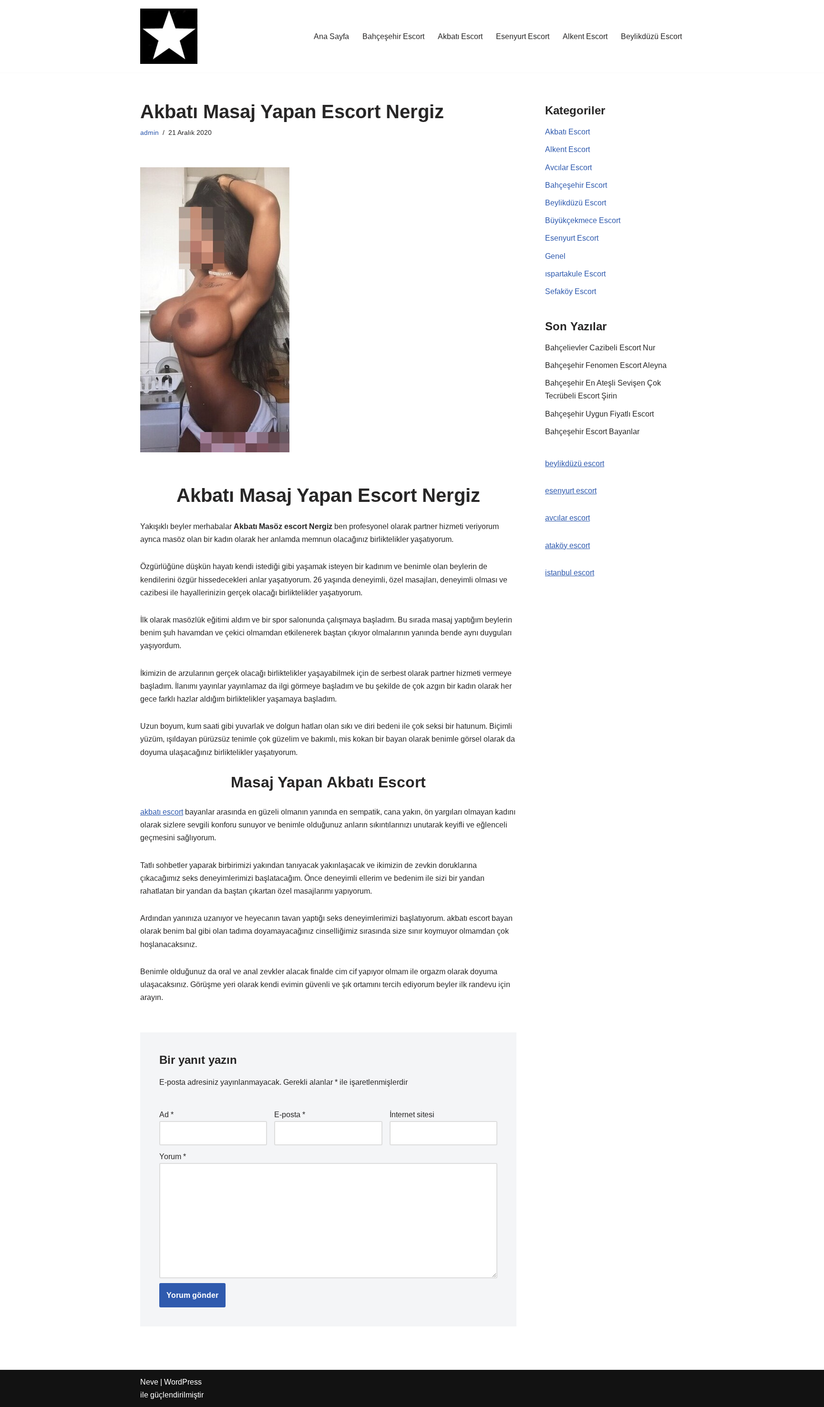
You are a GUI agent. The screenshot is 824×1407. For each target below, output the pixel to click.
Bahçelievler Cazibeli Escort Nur (600, 348)
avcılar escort (567, 518)
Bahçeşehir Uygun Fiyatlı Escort (599, 414)
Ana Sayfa (331, 36)
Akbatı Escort (460, 36)
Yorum (172, 1156)
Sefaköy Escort (570, 291)
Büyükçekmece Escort (582, 220)
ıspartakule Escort (575, 274)
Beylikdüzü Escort (651, 36)
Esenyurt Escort (522, 36)
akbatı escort (161, 812)
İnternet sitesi (412, 1115)
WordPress (183, 1382)
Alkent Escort (585, 36)
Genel (555, 256)
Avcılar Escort (568, 167)
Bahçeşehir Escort (393, 36)
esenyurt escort (571, 491)
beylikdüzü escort (574, 463)
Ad (166, 1115)
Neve (149, 1382)
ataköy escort (567, 545)
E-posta (289, 1115)
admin (149, 132)
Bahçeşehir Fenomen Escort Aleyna (606, 365)
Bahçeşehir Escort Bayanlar (592, 432)
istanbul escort (569, 573)
